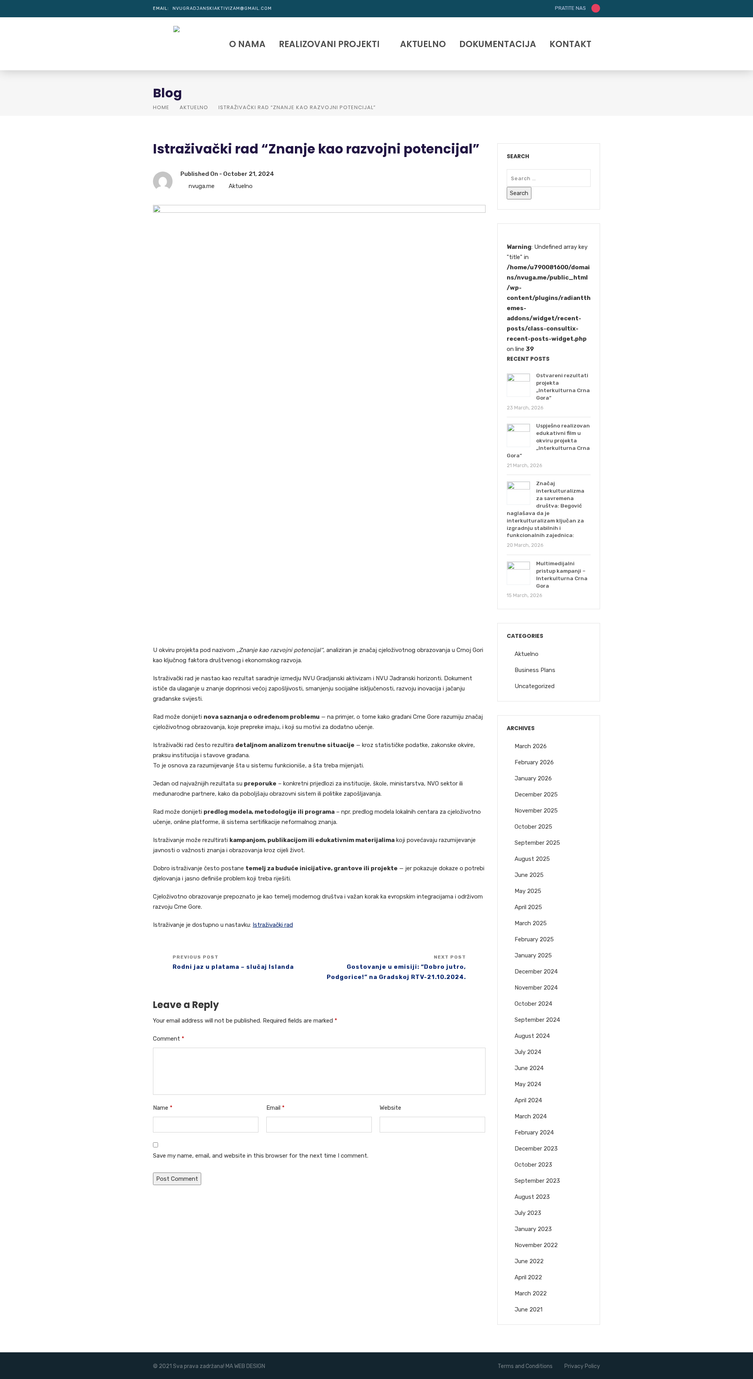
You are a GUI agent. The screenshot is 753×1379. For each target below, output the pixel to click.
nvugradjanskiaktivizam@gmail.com (222, 8)
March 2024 (531, 1116)
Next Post (396, 967)
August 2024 (532, 1035)
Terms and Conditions (525, 1366)
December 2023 (536, 1148)
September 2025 (537, 842)
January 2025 (533, 955)
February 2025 (534, 939)
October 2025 (533, 826)
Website (390, 1107)
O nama (247, 44)
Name (163, 1107)
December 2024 (536, 971)
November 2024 (536, 987)
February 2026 (534, 762)
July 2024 (528, 1052)
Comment (168, 1038)
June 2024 (529, 1068)
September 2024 (537, 1019)
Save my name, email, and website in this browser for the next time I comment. (260, 1155)
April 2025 (528, 907)
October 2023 (533, 1164)
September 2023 (537, 1180)
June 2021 (528, 1309)
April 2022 (528, 1277)
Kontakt (570, 44)
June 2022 (529, 1261)
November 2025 (536, 810)
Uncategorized (535, 686)
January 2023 (533, 1229)
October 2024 (533, 1003)
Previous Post (233, 962)
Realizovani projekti (329, 44)
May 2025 (528, 891)
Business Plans (535, 670)
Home (161, 107)
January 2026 (533, 778)
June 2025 (529, 875)
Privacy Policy (582, 1366)
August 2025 (532, 858)
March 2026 (531, 746)
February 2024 (534, 1132)
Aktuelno (423, 44)
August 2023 (532, 1196)
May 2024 (528, 1084)
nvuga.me (202, 186)
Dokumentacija (497, 44)
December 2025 (536, 794)
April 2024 (528, 1100)
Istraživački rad (273, 924)
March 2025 (531, 923)
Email (275, 1107)
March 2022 (531, 1293)
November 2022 (536, 1245)
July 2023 (528, 1212)
